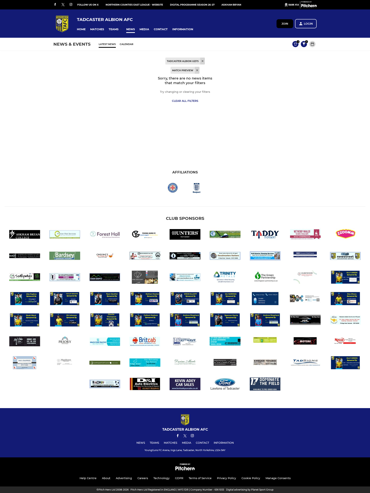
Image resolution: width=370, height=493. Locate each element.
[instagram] (71, 4)
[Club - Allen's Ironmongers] (345, 320)
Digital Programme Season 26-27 (192, 4)
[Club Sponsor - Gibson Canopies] (104, 278)
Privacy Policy (226, 478)
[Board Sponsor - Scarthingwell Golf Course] (104, 363)
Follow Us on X (88, 4)
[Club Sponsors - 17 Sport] (265, 384)
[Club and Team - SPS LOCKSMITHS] (185, 256)
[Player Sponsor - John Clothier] (345, 363)
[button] (81, 29)
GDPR (179, 478)
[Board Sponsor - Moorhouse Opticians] (64, 363)
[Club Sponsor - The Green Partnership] (265, 278)
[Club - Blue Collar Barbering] (24, 342)
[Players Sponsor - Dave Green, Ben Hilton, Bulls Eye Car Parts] (145, 299)
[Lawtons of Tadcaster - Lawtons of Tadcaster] (225, 384)
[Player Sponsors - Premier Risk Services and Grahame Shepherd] (185, 320)
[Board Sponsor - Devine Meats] (185, 363)
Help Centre (88, 478)
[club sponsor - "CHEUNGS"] (104, 256)
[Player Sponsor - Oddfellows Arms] (185, 299)
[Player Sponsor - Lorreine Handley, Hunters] (104, 299)
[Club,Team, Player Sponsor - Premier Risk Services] (64, 235)
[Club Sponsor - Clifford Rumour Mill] (104, 384)
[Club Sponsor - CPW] (185, 278)
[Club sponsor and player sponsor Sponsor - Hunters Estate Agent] (185, 235)
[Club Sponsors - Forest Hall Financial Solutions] (104, 235)
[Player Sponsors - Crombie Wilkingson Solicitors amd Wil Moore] (145, 320)
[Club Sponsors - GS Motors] (305, 342)
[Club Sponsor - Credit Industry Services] (265, 299)
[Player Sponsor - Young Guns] (64, 299)
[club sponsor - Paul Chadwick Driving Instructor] (24, 363)
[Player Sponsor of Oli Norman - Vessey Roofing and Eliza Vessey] (225, 299)
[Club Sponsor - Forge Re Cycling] (265, 342)
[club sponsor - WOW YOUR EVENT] (145, 278)
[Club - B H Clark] (185, 342)
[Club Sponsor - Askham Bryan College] (24, 235)
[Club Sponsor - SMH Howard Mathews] (305, 256)
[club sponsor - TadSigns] (305, 363)
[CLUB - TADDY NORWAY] (265, 235)
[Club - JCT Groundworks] (225, 342)
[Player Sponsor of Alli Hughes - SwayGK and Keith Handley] (24, 299)
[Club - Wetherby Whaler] (305, 235)
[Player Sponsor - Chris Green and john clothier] (345, 278)
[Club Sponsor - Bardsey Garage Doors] (64, 256)
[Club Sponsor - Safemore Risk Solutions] (305, 299)
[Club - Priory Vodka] (64, 342)
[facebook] (55, 4)
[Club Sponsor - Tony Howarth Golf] (225, 235)
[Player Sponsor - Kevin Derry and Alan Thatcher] (24, 320)
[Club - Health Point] (104, 342)
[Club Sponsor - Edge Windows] (24, 256)
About (106, 478)
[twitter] (63, 5)
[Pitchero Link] (309, 6)
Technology (161, 478)
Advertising (124, 478)
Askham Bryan (231, 4)
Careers (142, 478)
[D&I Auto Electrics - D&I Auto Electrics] (145, 384)
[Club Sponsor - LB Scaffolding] (64, 278)
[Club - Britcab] (145, 342)
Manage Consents (278, 478)
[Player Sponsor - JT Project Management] (104, 320)
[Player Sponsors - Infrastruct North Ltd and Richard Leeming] (345, 299)
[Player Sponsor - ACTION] (64, 320)
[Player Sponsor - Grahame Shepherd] (265, 320)
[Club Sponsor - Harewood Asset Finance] (305, 278)
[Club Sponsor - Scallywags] (24, 278)
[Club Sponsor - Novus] (345, 342)
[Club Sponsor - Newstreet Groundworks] (345, 256)
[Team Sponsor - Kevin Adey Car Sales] (185, 384)
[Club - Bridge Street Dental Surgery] (145, 363)
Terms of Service (200, 478)
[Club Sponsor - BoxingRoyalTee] (145, 256)
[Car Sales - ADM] (305, 320)
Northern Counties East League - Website (134, 4)
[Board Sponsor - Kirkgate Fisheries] (265, 363)
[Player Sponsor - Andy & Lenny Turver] (225, 320)
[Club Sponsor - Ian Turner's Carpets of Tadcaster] (225, 363)
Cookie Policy (250, 478)
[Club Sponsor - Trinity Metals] (225, 278)
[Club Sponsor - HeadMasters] (225, 256)
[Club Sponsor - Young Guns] (145, 235)
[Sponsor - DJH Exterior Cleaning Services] (265, 256)
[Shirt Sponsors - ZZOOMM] (345, 235)
